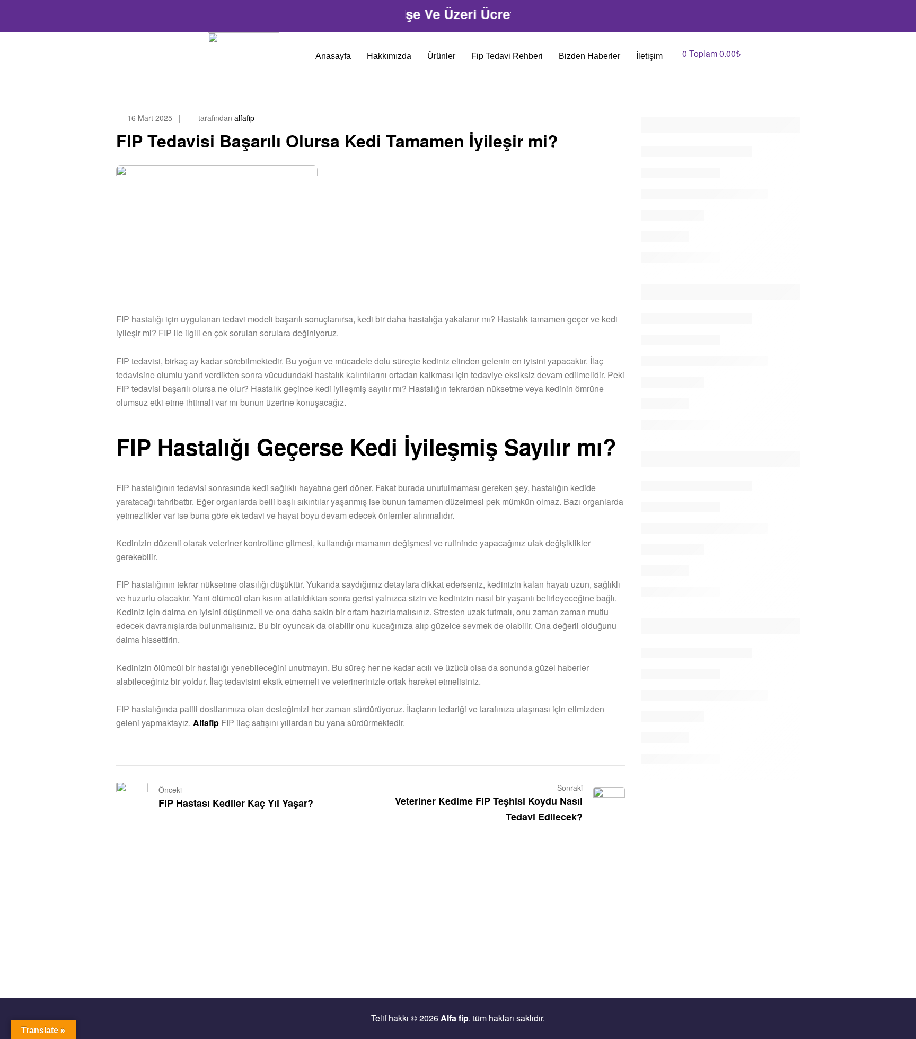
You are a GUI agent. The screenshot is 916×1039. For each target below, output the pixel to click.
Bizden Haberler (589, 55)
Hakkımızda (389, 55)
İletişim (649, 55)
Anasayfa (333, 55)
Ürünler (441, 55)
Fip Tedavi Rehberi (507, 55)
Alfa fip (455, 1018)
